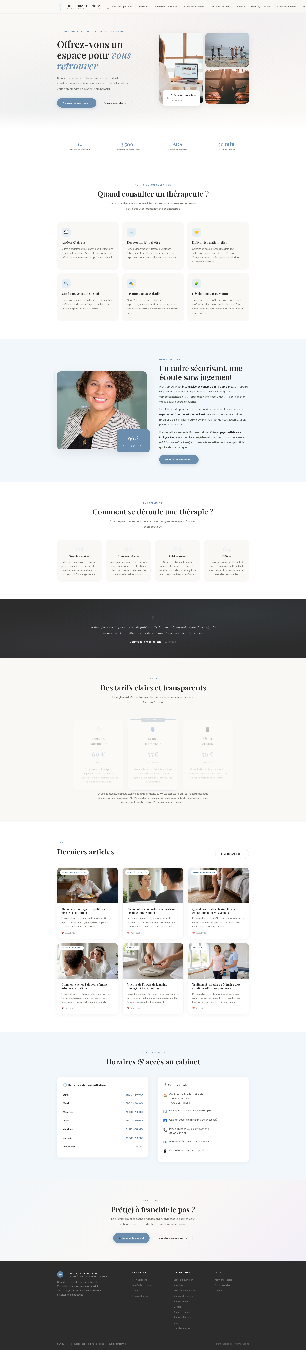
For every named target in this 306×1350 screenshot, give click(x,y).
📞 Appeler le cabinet (131, 1237)
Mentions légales (223, 1280)
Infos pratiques (140, 1296)
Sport (176, 1323)
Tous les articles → (232, 853)
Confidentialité (222, 1285)
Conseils (240, 6)
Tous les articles (182, 1328)
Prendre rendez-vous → (76, 102)
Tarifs (135, 1290)
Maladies (144, 6)
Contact (219, 1290)
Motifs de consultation (143, 1285)
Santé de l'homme (286, 6)
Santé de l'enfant (220, 6)
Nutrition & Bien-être (166, 6)
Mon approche (139, 1280)
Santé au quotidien (122, 6)
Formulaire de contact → (173, 1237)
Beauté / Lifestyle (261, 6)
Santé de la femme (194, 6)
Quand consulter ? (115, 102)
